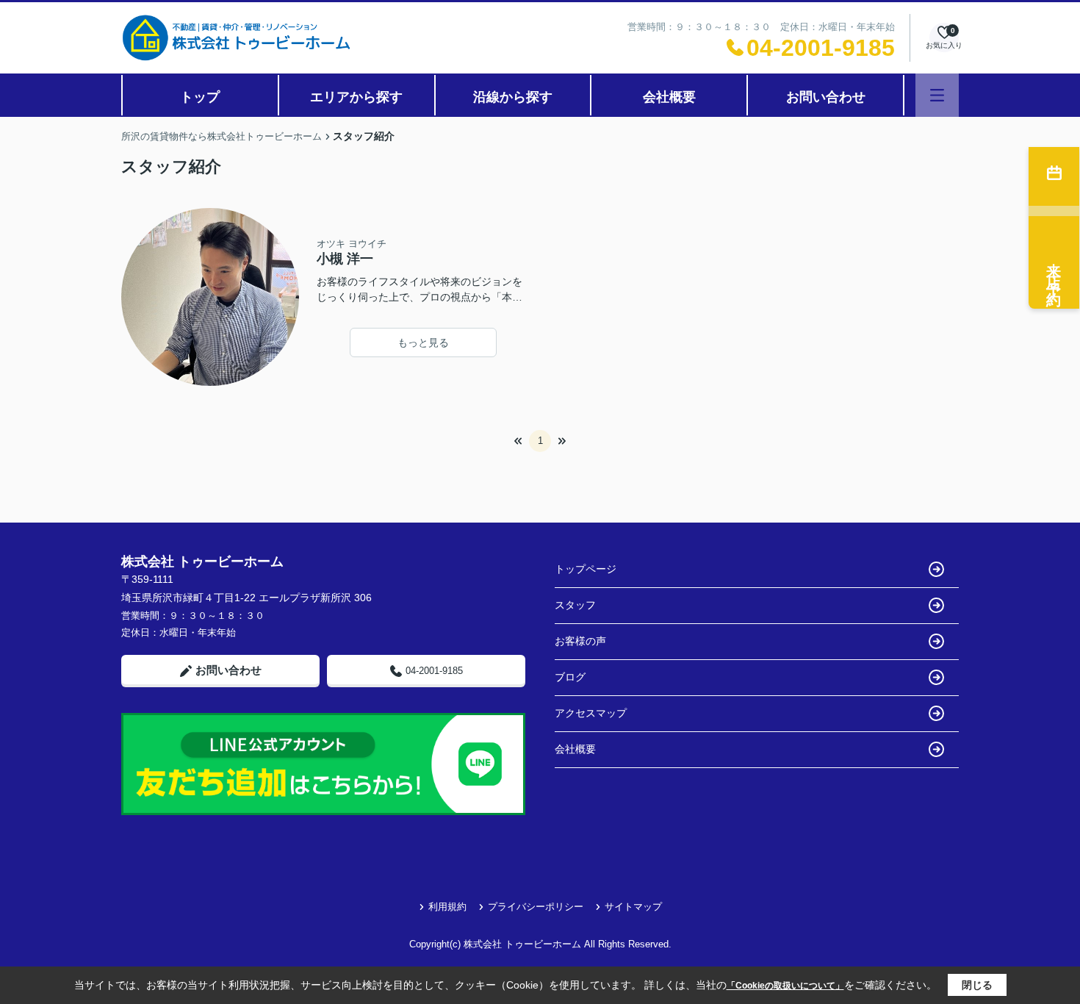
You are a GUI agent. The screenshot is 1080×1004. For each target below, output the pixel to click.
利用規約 (447, 906)
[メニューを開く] (937, 95)
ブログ (570, 677)
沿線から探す (512, 97)
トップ (200, 97)
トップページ (585, 569)
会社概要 (669, 97)
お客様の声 (580, 641)
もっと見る (423, 342)
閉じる (977, 985)
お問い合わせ (825, 97)
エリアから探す (356, 97)
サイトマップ (633, 906)
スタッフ (575, 605)
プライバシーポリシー (535, 906)
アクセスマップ (591, 713)
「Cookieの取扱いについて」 (785, 985)
